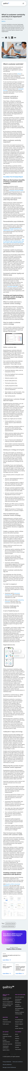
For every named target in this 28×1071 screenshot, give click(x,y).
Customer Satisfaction (9, 926)
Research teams (18, 1021)
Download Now (9, 940)
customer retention (12, 286)
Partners (17, 1047)
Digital (16, 1026)
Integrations (18, 1045)
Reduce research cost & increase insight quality (8, 1005)
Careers (17, 1040)
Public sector (6, 1024)
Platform (17, 1038)
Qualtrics (3, 21)
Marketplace (18, 1042)
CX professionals (19, 1019)
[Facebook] (6, 1054)
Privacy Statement (7, 1061)
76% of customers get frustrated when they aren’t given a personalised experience (13, 241)
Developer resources (7, 1044)
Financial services (7, 1021)
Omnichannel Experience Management (18, 1001)
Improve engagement (8, 1001)
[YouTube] (15, 1054)
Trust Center (18, 1049)
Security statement (7, 1064)
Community (5, 1034)
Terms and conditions (17, 1061)
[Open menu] (23, 3)
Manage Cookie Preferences (9, 1067)
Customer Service (10, 923)
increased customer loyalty (16, 190)
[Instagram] (3, 1054)
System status (6, 1050)
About (16, 1034)
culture (19, 73)
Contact (17, 1036)
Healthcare (5, 1019)
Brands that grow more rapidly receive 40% (12, 229)
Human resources (19, 1028)
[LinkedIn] (12, 1054)
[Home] (6, 3)
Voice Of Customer (19, 997)
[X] (9, 1054)
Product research (19, 1024)
